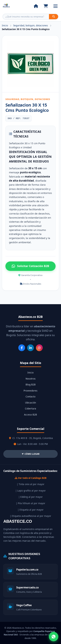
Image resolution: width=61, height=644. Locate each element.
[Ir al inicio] (36, 6)
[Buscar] (53, 16)
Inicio (5, 25)
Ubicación (30, 402)
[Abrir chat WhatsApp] (53, 636)
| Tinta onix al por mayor (30, 484)
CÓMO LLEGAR (32, 453)
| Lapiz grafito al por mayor (30, 490)
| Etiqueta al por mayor (31, 509)
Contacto (30, 396)
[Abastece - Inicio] (6, 6)
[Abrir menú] (55, 6)
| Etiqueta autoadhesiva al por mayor (30, 515)
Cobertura (30, 408)
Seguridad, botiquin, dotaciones (31, 25)
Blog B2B (31, 384)
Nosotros (31, 378)
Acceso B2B (30, 414)
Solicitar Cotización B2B (33, 266)
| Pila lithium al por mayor (30, 503)
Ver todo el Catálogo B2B (31, 477)
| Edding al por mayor (30, 496)
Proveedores (30, 390)
